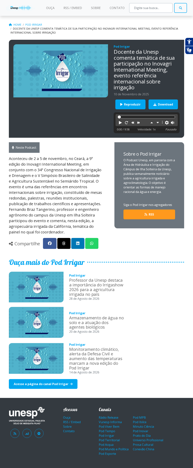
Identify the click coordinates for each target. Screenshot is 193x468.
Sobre (96, 8)
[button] (120, 122)
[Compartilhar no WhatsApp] (91, 243)
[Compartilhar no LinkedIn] (77, 243)
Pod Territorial (109, 440)
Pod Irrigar (33, 24)
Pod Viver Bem (109, 426)
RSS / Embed (72, 422)
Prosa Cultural (143, 445)
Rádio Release (108, 417)
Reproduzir (132, 104)
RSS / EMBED (73, 8)
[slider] (119, 117)
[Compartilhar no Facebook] (50, 243)
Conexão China (143, 449)
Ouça (52, 8)
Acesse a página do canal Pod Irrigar (41, 384)
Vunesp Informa (110, 422)
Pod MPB (139, 417)
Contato (117, 8)
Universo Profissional (148, 440)
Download (165, 104)
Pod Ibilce (139, 422)
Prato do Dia (142, 436)
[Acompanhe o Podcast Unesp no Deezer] (27, 433)
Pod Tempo (107, 431)
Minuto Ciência (143, 426)
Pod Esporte (107, 454)
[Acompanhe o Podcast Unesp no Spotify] (39, 433)
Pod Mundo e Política (114, 449)
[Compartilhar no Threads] (63, 243)
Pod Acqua (106, 445)
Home (17, 24)
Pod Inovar (140, 431)
